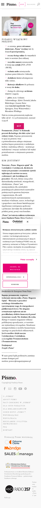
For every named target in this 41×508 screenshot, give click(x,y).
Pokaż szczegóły (27, 259)
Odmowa (15, 284)
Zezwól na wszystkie (15, 268)
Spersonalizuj (13, 277)
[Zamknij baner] (33, 222)
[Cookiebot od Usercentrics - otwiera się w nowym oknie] (16, 221)
